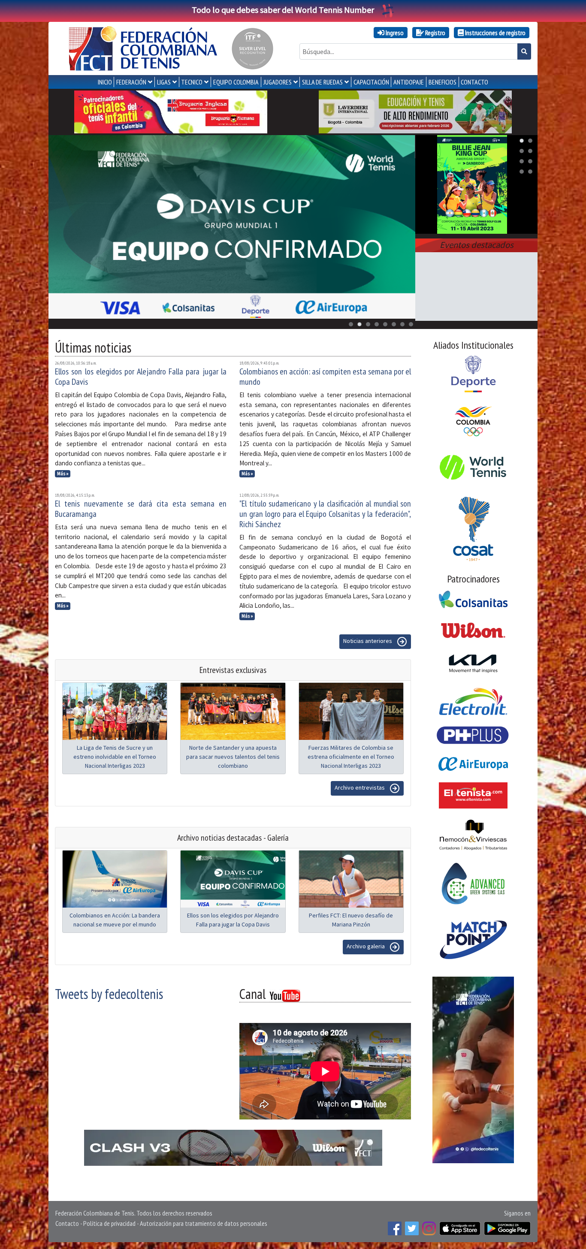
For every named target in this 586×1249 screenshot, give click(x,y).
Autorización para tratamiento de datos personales (203, 1223)
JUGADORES (277, 82)
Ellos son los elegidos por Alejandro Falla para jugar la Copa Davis (141, 376)
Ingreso (394, 32)
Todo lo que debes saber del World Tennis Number (283, 9)
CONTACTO (474, 82)
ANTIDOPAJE (408, 82)
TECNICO (191, 82)
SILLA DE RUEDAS (322, 82)
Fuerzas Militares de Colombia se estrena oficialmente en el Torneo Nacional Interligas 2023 (351, 756)
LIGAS (164, 82)
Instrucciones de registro (495, 32)
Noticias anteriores (368, 641)
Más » (63, 474)
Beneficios (442, 82)
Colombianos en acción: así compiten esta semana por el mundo (325, 376)
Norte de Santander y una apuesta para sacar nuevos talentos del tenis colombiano (233, 756)
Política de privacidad (109, 1223)
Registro (434, 32)
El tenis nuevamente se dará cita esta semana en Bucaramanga (141, 508)
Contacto (67, 1223)
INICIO (105, 82)
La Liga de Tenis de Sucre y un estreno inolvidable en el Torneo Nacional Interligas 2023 (114, 756)
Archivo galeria (366, 946)
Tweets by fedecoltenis (109, 994)
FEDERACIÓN (131, 82)
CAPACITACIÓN (371, 82)
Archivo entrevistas (360, 787)
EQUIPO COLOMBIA (236, 82)
